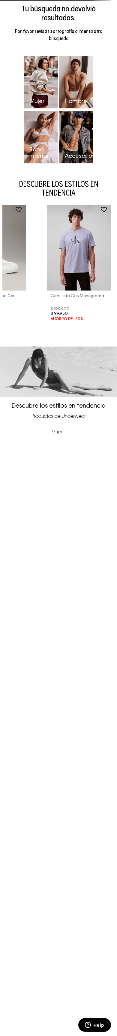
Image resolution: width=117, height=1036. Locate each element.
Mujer (57, 432)
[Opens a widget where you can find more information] (94, 1025)
